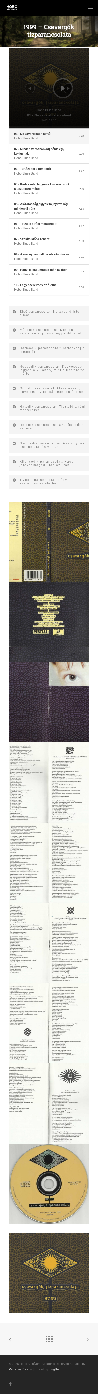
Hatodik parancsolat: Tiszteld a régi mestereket (53, 408)
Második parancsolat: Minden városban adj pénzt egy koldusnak (51, 331)
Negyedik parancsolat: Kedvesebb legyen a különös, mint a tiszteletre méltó (52, 370)
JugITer (55, 1369)
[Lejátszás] (63, 88)
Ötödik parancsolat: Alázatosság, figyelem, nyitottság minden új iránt (52, 390)
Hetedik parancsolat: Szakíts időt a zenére (52, 426)
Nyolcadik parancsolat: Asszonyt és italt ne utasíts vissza (52, 445)
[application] (49, 88)
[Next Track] (68, 88)
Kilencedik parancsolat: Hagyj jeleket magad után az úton (47, 463)
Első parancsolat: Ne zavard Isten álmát (51, 313)
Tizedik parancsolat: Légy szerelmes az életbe (43, 481)
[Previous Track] (29, 88)
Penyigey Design (20, 1369)
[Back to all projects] (49, 1338)
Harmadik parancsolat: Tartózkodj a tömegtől (52, 350)
